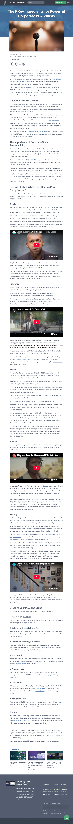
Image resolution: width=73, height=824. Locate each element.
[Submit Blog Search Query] (43, 2)
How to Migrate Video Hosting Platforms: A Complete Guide (23, 783)
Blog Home (12, 2)
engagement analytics (21, 721)
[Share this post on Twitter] (16, 64)
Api (49, 821)
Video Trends (15, 59)
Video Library (21, 2)
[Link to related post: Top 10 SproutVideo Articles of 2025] (18, 755)
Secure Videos (47, 789)
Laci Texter (18, 54)
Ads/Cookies (64, 821)
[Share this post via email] (24, 64)
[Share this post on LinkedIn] (20, 64)
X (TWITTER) (64, 789)
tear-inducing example (37, 131)
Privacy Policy (64, 812)
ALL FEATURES (46, 794)
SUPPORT (56, 791)
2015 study (36, 160)
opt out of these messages (51, 813)
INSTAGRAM (64, 794)
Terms (58, 821)
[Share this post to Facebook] (11, 64)
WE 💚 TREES (57, 789)
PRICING (45, 787)
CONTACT (56, 794)
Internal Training (48, 791)
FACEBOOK (63, 787)
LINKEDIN (63, 791)
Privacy (53, 821)
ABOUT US (56, 787)
